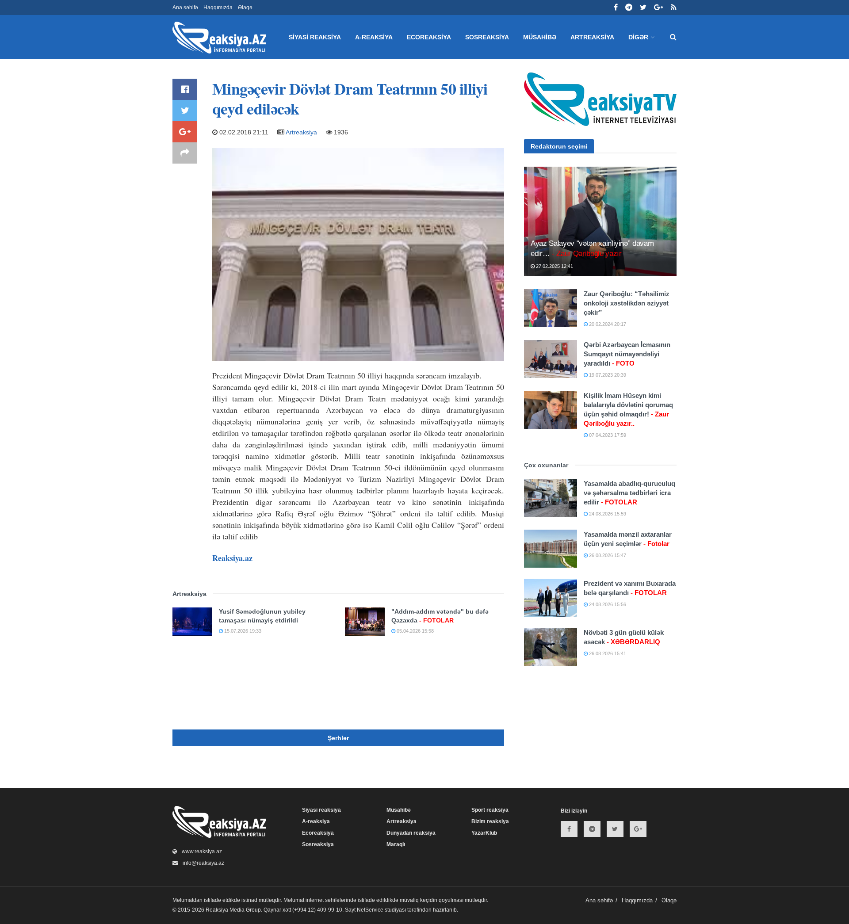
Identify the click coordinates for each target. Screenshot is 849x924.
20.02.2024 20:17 (607, 324)
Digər (638, 37)
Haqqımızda (218, 7)
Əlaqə (245, 7)
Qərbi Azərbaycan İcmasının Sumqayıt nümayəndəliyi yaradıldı (627, 354)
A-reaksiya (374, 37)
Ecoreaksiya (429, 37)
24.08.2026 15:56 (607, 604)
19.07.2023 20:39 (607, 375)
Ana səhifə (185, 7)
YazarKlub (484, 833)
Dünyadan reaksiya (411, 833)
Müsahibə (539, 37)
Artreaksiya (592, 37)
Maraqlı (395, 844)
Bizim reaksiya (490, 821)
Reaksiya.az (232, 558)
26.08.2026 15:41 (607, 653)
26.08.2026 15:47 (607, 555)
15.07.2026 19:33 (242, 631)
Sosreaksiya (487, 37)
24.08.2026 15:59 (607, 513)
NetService (370, 910)
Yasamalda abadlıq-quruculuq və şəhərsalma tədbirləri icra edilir (629, 493)
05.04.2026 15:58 (414, 631)
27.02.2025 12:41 (554, 266)
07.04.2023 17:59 (607, 435)
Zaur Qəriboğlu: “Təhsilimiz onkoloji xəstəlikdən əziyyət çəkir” (626, 303)
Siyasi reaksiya (315, 37)
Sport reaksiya (490, 810)
